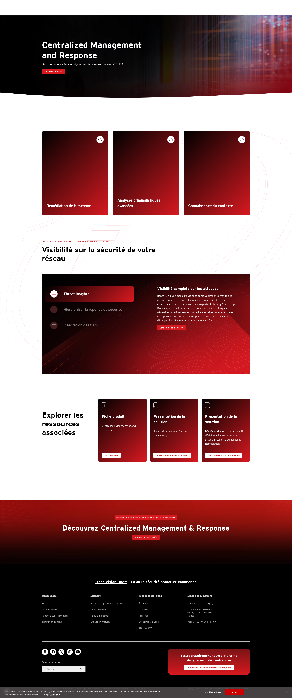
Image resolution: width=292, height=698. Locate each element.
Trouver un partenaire (53, 621)
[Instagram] (70, 652)
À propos (143, 603)
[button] (64, 669)
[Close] (287, 692)
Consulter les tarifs (144, 537)
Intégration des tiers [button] (81, 325)
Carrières (143, 609)
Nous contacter (98, 609)
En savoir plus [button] (111, 455)
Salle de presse (49, 609)
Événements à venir (149, 621)
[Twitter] (61, 652)
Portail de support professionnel (106, 603)
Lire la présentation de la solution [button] (172, 455)
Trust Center (145, 627)
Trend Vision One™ (111, 582)
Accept (235, 692)
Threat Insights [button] (76, 294)
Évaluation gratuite (100, 621)
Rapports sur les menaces (55, 615)
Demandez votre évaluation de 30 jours (207, 667)
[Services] (105, 405)
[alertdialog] (146, 692)
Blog (44, 603)
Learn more (55, 694)
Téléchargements (99, 615)
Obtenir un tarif (52, 71)
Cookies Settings (213, 692)
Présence (143, 615)
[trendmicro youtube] (78, 652)
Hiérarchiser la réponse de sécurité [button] (93, 309)
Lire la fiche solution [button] (171, 327)
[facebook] (53, 652)
